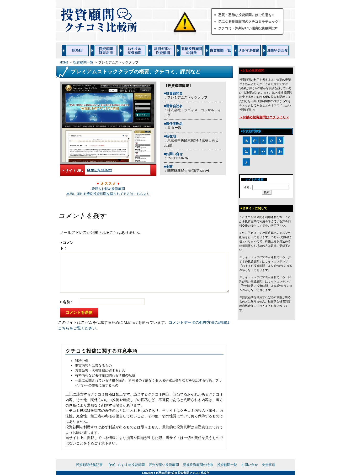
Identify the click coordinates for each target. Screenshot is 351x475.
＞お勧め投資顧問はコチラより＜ (264, 117)
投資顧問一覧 (83, 62)
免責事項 (268, 465)
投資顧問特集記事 (89, 465)
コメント (67, 245)
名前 (66, 302)
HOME (64, 62)
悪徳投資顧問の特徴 (198, 465)
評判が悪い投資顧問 (164, 465)
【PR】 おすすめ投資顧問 (126, 465)
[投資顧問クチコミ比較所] (130, 20)
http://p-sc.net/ (99, 170)
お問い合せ (249, 465)
